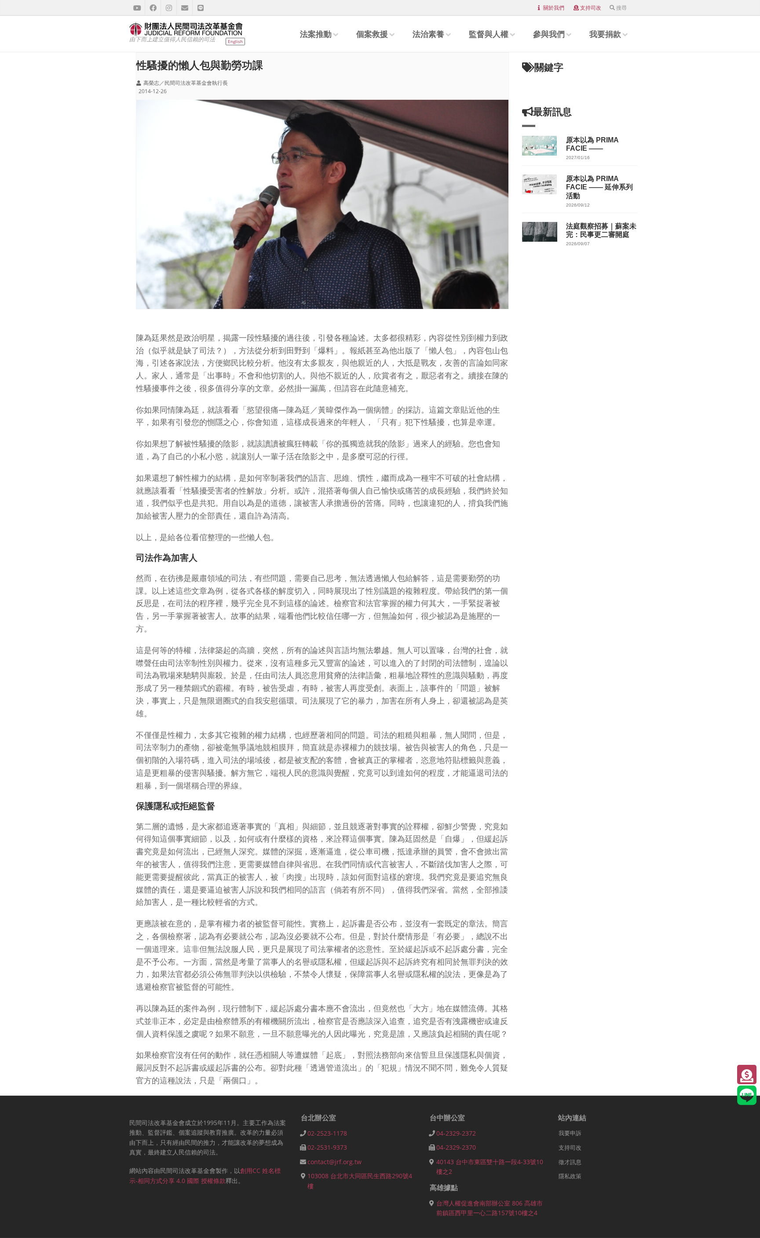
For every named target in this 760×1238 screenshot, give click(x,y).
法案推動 (316, 34)
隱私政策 (570, 1176)
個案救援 (372, 34)
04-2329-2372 (456, 1133)
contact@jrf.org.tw (334, 1162)
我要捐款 (605, 34)
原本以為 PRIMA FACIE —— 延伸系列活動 (599, 187)
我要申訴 (570, 1133)
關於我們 (553, 7)
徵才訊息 (570, 1162)
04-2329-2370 (456, 1147)
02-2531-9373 (327, 1147)
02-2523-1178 (327, 1133)
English (235, 41)
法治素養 (428, 34)
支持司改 (590, 7)
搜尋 (621, 7)
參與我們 (549, 34)
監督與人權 (488, 34)
